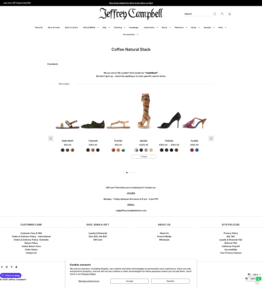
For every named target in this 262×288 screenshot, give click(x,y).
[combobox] (198, 14)
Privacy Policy (89, 274)
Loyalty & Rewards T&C (230, 239)
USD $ (255, 275)
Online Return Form (31, 246)
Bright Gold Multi (136, 150)
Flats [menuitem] (220, 27)
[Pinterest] (11, 267)
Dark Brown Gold (63, 150)
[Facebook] (1, 267)
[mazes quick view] (154, 132)
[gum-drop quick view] (77, 132)
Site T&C (231, 236)
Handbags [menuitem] (133, 27)
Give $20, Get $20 (98, 236)
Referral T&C (230, 243)
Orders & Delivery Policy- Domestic (31, 239)
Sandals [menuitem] (207, 27)
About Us (164, 233)
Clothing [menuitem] (118, 27)
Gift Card (97, 239)
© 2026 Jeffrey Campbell (12, 279)
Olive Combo (88, 150)
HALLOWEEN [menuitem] (89, 27)
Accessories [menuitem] (129, 34)
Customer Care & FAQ (31, 233)
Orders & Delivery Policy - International (31, 236)
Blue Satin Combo (197, 150)
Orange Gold (118, 150)
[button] (50, 138)
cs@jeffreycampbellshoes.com (131, 210)
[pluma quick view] (204, 132)
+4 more (143, 157)
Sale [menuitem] (104, 27)
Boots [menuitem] (164, 27)
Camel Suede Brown (151, 150)
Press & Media (164, 236)
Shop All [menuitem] (39, 27)
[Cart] (229, 14)
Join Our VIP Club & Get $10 (17, 3)
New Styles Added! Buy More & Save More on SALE (131, 3)
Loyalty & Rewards (98, 233)
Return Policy (31, 243)
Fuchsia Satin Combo (192, 150)
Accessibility (230, 249)
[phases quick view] (179, 132)
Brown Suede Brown (141, 150)
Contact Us (31, 253)
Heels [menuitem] (193, 27)
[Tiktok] (16, 267)
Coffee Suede (171, 150)
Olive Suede (176, 150)
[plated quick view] (128, 132)
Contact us (150, 187)
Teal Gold (123, 150)
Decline (170, 281)
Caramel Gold (72, 150)
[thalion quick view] (103, 132)
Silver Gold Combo (146, 150)
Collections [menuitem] (149, 27)
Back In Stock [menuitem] (71, 27)
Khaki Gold (67, 150)
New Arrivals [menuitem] (54, 27)
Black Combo (98, 150)
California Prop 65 (231, 246)
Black (162, 150)
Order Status (31, 249)
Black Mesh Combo (167, 150)
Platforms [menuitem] (179, 27)
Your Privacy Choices (231, 253)
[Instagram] (7, 267)
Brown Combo (93, 150)
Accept (129, 281)
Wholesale (164, 239)
